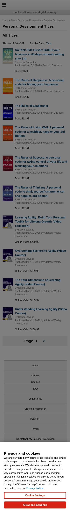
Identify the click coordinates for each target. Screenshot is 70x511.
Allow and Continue (35, 504)
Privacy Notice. (35, 488)
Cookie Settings (35, 495)
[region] (35, 476)
